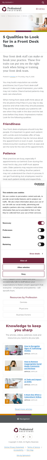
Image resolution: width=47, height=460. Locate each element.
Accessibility (18, 450)
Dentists (23, 302)
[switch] (41, 230)
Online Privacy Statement (14, 447)
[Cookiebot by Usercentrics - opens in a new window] (34, 184)
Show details (35, 254)
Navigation (25, 419)
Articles (12, 77)
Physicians (23, 308)
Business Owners (23, 315)
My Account (7, 2)
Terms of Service (33, 447)
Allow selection (23, 267)
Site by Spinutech (23, 455)
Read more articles (23, 409)
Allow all (23, 261)
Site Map (30, 450)
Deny (23, 274)
